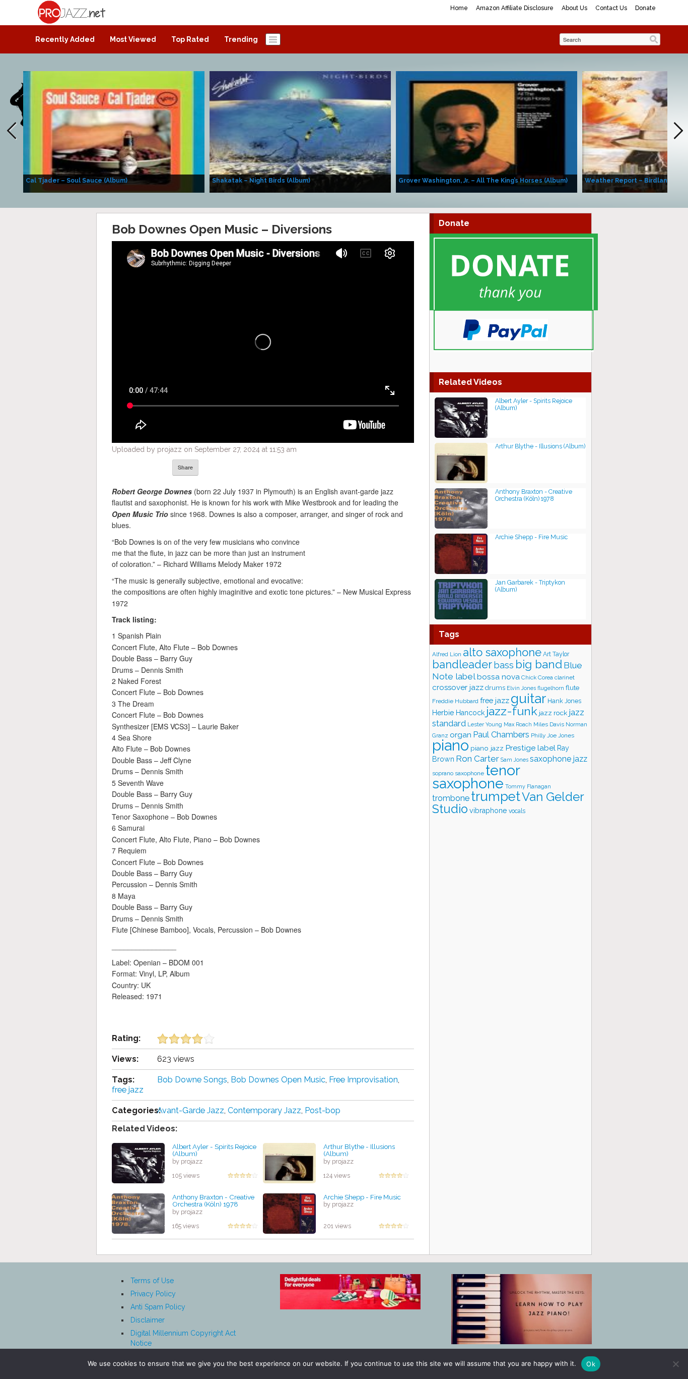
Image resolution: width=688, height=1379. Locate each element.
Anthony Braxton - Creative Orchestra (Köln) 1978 (213, 1201)
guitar (528, 698)
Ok (590, 1364)
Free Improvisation (363, 1079)
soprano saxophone (458, 773)
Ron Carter (477, 759)
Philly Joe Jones (552, 735)
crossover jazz (458, 687)
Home (459, 8)
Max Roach (518, 724)
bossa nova (498, 676)
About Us (574, 8)
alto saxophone (502, 652)
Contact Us (611, 8)
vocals (517, 811)
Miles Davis (548, 724)
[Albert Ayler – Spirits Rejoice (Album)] (138, 1162)
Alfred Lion (446, 654)
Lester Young (484, 724)
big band (538, 664)
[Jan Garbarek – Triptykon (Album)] (461, 598)
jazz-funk (511, 711)
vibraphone (488, 811)
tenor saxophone (476, 777)
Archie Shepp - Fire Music (362, 1197)
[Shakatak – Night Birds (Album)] (300, 131)
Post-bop (322, 1110)
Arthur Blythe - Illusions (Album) (359, 1150)
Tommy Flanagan (528, 786)
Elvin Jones (521, 688)
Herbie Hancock (458, 713)
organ (460, 734)
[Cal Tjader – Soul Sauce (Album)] (113, 131)
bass (504, 665)
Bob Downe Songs (192, 1079)
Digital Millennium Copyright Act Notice (183, 1338)
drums (495, 688)
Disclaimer (147, 1320)
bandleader (462, 664)
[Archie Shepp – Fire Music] (289, 1213)
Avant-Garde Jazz (190, 1110)
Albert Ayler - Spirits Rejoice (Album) (214, 1150)
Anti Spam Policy (157, 1307)
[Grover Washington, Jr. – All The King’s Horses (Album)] (486, 131)
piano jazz (487, 748)
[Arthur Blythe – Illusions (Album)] (289, 1162)
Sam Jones (514, 760)
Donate (645, 8)
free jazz (128, 1090)
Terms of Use (152, 1281)
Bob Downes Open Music (278, 1079)
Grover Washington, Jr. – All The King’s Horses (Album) (483, 180)
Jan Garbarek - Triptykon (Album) (530, 586)
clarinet (565, 677)
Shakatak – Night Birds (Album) (261, 180)
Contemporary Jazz (264, 1110)
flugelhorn (550, 688)
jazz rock (553, 713)
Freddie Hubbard (455, 701)
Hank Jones (564, 701)
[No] (675, 1364)
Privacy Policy (153, 1294)
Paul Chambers (501, 734)
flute (572, 687)
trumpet (495, 796)
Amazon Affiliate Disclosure (515, 8)
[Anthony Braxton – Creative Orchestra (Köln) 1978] (138, 1213)
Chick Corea (537, 677)
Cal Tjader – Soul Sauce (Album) (76, 180)
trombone (450, 798)
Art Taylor (556, 654)
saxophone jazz (558, 759)
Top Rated (190, 39)
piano (450, 745)
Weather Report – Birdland (628, 180)
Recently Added (65, 39)
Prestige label (530, 748)
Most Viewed (133, 39)
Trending (241, 39)
